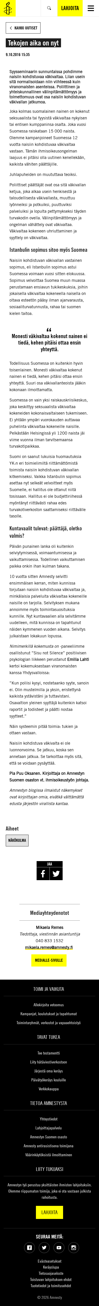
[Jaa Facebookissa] (43, 873)
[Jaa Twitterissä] (56, 873)
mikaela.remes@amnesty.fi (49, 947)
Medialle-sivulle (49, 960)
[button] (91, 8)
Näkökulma (17, 840)
